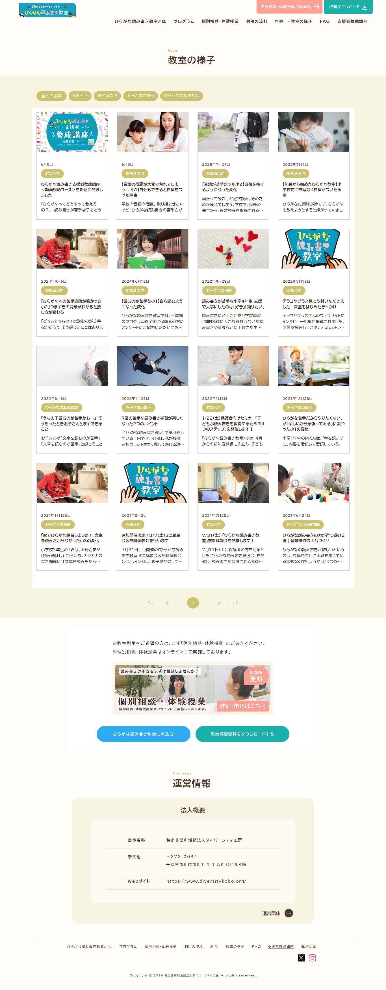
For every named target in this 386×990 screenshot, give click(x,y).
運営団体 (308, 946)
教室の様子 (235, 946)
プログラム (128, 946)
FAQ (256, 946)
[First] (151, 603)
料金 (214, 946)
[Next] (219, 603)
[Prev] (167, 603)
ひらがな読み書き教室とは (89, 946)
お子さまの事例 (140, 96)
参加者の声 (107, 96)
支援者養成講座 (281, 946)
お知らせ (80, 96)
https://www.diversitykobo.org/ (206, 881)
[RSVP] (192, 689)
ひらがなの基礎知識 (181, 96)
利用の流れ (194, 946)
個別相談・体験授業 (161, 946)
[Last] (235, 603)
